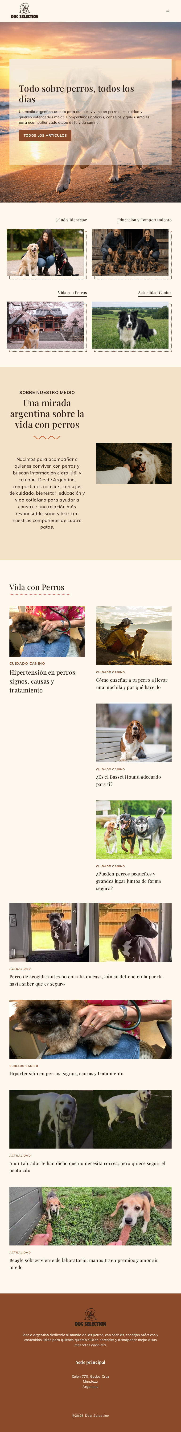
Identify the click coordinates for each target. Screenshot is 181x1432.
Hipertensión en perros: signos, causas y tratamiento (43, 681)
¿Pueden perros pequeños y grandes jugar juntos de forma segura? (128, 881)
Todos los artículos (45, 135)
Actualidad (20, 969)
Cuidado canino (27, 663)
